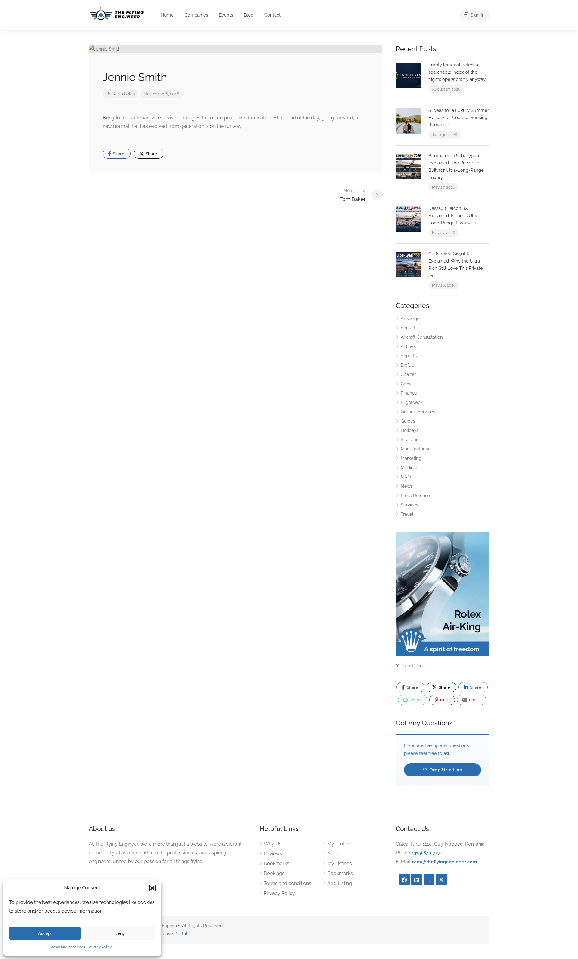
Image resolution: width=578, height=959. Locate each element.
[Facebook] (404, 879)
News (407, 486)
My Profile (338, 844)
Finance (409, 393)
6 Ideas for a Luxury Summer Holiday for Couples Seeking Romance (458, 118)
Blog (248, 15)
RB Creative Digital (168, 933)
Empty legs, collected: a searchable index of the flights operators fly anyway (457, 72)
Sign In (477, 15)
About (334, 853)
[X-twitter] (441, 879)
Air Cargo (410, 318)
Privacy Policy (100, 947)
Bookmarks (276, 863)
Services (409, 505)
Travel (407, 514)
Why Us (272, 844)
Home (167, 15)
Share (118, 154)
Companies (196, 15)
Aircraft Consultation (422, 337)
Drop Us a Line (445, 770)
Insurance (411, 439)
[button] (152, 888)
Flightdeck (412, 402)
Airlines (408, 346)
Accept (45, 933)
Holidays (409, 430)
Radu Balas (124, 93)
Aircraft (408, 327)
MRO (406, 477)
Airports (409, 355)
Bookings (274, 873)
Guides (408, 421)
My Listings (339, 863)
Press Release (415, 495)
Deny (119, 933)
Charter (408, 374)
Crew (406, 383)
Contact (272, 15)
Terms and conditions (67, 947)
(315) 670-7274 (427, 853)
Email (474, 700)
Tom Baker (352, 195)
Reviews (273, 853)
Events (226, 15)
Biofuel (408, 365)
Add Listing (339, 883)
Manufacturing (416, 449)
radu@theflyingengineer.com (444, 862)
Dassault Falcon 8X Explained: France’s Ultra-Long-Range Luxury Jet (454, 216)
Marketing (411, 458)
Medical (409, 467)
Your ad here (410, 666)
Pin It (444, 700)
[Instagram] (429, 879)
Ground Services (418, 411)
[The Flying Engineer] (117, 13)
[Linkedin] (416, 879)
